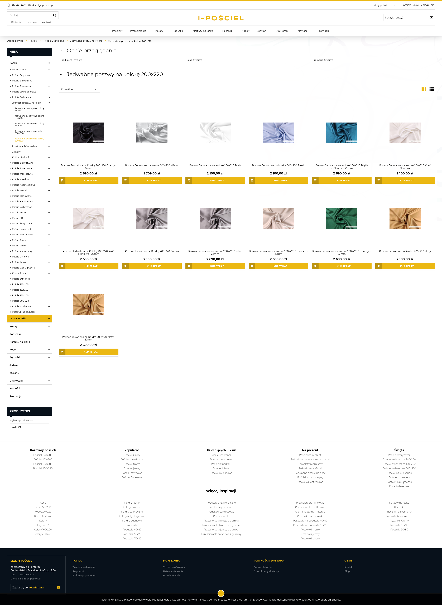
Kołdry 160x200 (43, 529)
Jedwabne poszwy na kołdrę (26, 102)
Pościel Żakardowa (22, 168)
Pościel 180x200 (20, 295)
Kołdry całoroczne (132, 511)
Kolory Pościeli (19, 273)
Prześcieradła (17, 318)
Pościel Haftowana (22, 196)
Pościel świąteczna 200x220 (399, 468)
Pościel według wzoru (23, 267)
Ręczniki (14, 357)
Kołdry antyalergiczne (132, 516)
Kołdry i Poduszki (21, 157)
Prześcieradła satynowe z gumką (221, 534)
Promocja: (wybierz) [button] (323, 60)
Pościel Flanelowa (21, 86)
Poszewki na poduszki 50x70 (310, 525)
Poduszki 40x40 (131, 529)
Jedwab (14, 365)
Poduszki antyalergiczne (221, 502)
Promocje (15, 396)
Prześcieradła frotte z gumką (221, 520)
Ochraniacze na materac (310, 511)
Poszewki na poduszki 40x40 (310, 520)
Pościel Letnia (19, 262)
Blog (347, 571)
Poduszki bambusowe (221, 511)
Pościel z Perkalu (21, 179)
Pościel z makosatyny (310, 477)
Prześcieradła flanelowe (310, 502)
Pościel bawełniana (132, 459)
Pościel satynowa (132, 473)
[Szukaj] (55, 15)
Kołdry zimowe (132, 507)
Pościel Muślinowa (21, 306)
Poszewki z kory (310, 538)
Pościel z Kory (19, 69)
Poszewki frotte (310, 529)
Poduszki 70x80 (132, 538)
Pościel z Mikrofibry (22, 251)
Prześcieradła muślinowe (310, 507)
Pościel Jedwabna (21, 97)
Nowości (14, 388)
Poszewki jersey (310, 534)
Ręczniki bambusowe (399, 516)
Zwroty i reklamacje (84, 567)
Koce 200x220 (43, 511)
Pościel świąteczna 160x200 (399, 464)
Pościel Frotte (19, 240)
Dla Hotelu (16, 380)
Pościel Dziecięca (21, 278)
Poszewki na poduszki (23, 312)
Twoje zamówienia (174, 567)
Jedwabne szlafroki (310, 468)
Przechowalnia (171, 575)
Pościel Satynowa (21, 75)
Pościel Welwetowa (22, 207)
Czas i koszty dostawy (266, 571)
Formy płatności (263, 567)
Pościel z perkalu (221, 464)
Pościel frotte (132, 464)
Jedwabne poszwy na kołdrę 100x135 (29, 109)
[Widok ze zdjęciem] (423, 89)
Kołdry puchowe (132, 520)
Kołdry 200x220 (43, 534)
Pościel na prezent (21, 229)
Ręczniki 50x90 (399, 525)
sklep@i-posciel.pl (26, 578)
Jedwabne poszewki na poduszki (310, 459)
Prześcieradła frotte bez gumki (221, 525)
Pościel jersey (132, 468)
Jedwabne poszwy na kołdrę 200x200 (29, 132)
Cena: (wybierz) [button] (195, 60)
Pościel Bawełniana (22, 80)
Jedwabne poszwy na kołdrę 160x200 (29, 124)
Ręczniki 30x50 (399, 529)
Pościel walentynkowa (310, 482)
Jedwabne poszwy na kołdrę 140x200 (29, 117)
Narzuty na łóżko (19, 341)
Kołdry (13, 326)
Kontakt (348, 567)
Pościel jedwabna (221, 455)
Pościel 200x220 (20, 301)
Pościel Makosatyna (22, 174)
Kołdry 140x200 (43, 525)
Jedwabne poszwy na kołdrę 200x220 (29, 139)
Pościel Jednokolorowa (24, 91)
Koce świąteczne (399, 486)
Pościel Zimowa (20, 256)
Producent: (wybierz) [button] (71, 60)
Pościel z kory (132, 455)
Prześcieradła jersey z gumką (221, 529)
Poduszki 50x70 (132, 534)
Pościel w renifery (399, 477)
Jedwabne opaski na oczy (310, 473)
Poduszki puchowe (221, 507)
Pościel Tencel (19, 190)
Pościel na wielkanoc (399, 473)
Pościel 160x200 (20, 290)
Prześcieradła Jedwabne (24, 146)
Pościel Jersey (19, 245)
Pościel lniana (221, 468)
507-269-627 (22, 574)
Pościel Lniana (19, 212)
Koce (12, 349)
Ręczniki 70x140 (399, 520)
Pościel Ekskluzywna (22, 163)
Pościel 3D (17, 218)
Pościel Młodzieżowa (22, 234)
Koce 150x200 (43, 507)
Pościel (13, 63)
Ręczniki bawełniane (399, 511)
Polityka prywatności (84, 575)
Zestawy (16, 151)
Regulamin (79, 571)
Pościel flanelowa (132, 477)
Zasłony (14, 372)
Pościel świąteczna (399, 455)
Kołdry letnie (132, 502)
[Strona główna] (221, 17)
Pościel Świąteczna (22, 223)
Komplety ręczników (310, 464)
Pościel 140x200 (20, 284)
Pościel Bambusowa (22, 201)
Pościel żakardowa (221, 459)
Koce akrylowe (43, 516)
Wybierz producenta (21, 420)
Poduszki (15, 334)
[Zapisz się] (58, 587)
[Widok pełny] (431, 89)
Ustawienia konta (173, 571)
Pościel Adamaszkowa (23, 185)
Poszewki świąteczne (399, 482)
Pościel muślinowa (221, 473)
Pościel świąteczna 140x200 (399, 459)
